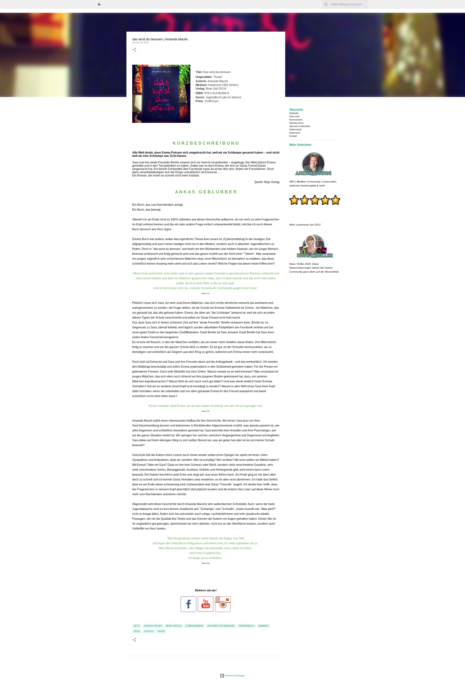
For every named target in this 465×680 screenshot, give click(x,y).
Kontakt (293, 136)
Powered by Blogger (234, 675)
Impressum (294, 133)
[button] (134, 50)
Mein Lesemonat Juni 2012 (305, 224)
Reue (137, 631)
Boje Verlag (173, 626)
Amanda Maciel (153, 626)
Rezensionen (296, 119)
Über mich (294, 116)
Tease (161, 631)
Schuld (148, 631)
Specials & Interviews (299, 126)
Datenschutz (295, 129)
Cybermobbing (194, 626)
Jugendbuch (246, 626)
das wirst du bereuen (220, 626)
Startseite (294, 113)
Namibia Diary (296, 123)
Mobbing (263, 626)
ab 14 (137, 626)
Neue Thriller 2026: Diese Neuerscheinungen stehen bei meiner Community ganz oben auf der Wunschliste (314, 267)
